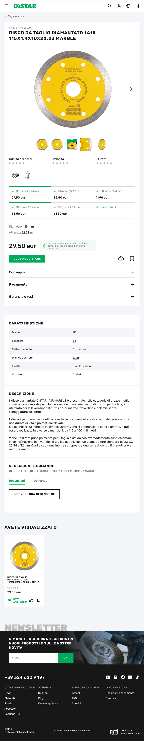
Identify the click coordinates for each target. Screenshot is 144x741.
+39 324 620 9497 (24, 677)
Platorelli (9, 698)
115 (74, 332)
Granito (77, 366)
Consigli (76, 703)
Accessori (10, 708)
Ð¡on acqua (79, 349)
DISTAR (77, 374)
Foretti (8, 703)
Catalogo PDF (12, 714)
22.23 (76, 357)
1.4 (74, 340)
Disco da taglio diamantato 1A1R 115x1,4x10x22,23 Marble (23, 579)
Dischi (8, 693)
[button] (131, 89)
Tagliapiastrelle (16, 16)
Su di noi (43, 693)
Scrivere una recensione (34, 494)
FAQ (74, 698)
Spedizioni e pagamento (120, 693)
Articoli (76, 693)
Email (15, 658)
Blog (41, 698)
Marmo (86, 366)
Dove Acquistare (48, 703)
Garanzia (111, 698)
